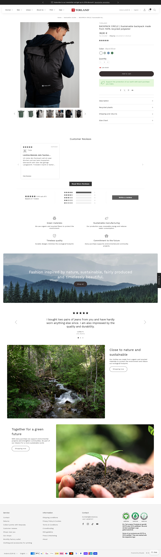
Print (51, 10)
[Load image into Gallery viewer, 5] (31, 114)
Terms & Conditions (50, 525)
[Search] (155, 10)
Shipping (112, 36)
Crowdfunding (48, 528)
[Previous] (43, 2)
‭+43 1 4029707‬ (87, 519)
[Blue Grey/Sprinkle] (108, 53)
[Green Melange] (112, 53)
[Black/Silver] (101, 53)
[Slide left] (14, 114)
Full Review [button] (27, 176)
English (136, 10)
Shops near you (9, 532)
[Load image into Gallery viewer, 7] (50, 114)
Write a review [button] (125, 197)
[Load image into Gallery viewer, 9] (69, 114)
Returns (6, 521)
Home (59, 17)
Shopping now (118, 369)
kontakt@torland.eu (90, 517)
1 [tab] (78, 337)
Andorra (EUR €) (124, 10)
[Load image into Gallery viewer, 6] (40, 114)
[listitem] (80, 2)
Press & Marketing (50, 535)
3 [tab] (82, 337)
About (45, 539)
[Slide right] (85, 114)
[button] (104, 40)
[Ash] (105, 53)
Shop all (80, 284)
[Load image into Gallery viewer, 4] (21, 114)
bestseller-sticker (70, 17)
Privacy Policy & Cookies (52, 521)
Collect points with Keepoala (14, 525)
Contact (6, 517)
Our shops (7, 535)
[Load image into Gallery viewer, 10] (79, 114)
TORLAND (103, 23)
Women (8, 10)
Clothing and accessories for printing (17, 543)
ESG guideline (48, 532)
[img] (27, 147)
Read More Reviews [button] (80, 184)
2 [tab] (80, 337)
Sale (60, 10)
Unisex (28, 10)
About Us (40, 10)
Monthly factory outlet (12, 539)
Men (18, 10)
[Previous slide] (18, 164)
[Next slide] (142, 164)
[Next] (118, 2)
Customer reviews (10, 528)
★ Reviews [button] (159, 280)
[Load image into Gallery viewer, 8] (59, 114)
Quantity (102, 59)
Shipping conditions (50, 517)
